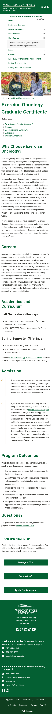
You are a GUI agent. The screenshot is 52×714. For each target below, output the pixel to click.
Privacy (34, 705)
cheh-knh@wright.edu (15, 656)
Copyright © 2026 (12, 700)
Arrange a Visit (26, 562)
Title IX (43, 705)
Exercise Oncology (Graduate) (23, 45)
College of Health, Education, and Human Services (17, 9)
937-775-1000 (26, 623)
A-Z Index (12, 705)
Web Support (27, 711)
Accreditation (41, 700)
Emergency (24, 705)
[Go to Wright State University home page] (19, 4)
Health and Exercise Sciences (22, 98)
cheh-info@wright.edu (15, 685)
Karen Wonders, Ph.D (25, 526)
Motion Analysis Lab (17, 63)
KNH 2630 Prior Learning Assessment (24, 59)
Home (10, 21)
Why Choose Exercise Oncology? (19, 124)
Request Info (26, 576)
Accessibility (27, 700)
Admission (9, 133)
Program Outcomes (13, 136)
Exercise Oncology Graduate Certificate (25, 357)
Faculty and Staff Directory (19, 67)
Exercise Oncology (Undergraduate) (25, 42)
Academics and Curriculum (16, 130)
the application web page (38, 409)
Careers (8, 127)
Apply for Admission (26, 590)
